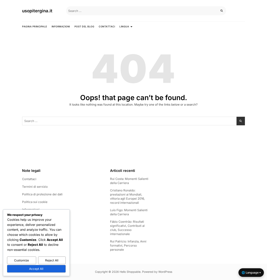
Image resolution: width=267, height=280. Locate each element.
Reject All (51, 260)
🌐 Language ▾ (251, 272)
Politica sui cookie (34, 202)
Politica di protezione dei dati (42, 194)
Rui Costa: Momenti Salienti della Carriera (129, 181)
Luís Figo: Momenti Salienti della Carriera (129, 212)
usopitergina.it (37, 10)
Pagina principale (34, 26)
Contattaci (107, 26)
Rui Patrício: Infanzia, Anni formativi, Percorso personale (128, 245)
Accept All (36, 269)
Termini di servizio (35, 186)
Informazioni (61, 26)
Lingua (124, 26)
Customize (21, 260)
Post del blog (84, 26)
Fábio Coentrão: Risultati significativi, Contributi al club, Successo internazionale (127, 228)
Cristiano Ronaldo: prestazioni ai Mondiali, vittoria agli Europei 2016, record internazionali (127, 196)
